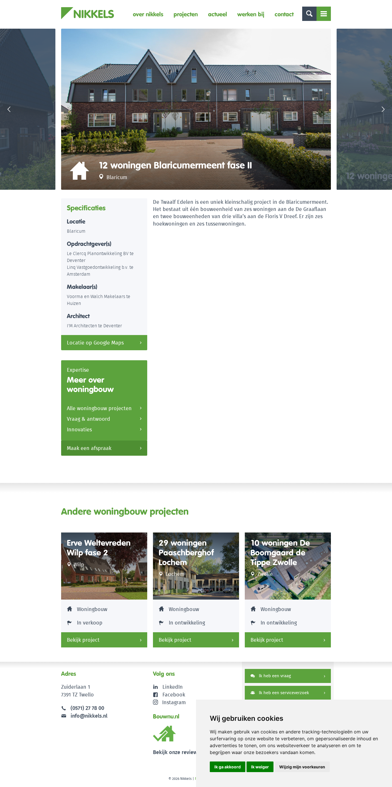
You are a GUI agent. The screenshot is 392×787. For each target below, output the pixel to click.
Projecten (186, 14)
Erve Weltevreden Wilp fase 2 (99, 547)
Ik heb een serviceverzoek (283, 693)
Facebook (173, 694)
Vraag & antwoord (88, 418)
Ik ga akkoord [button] (227, 766)
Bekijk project (83, 639)
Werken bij (250, 14)
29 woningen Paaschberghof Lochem (186, 552)
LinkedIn (172, 686)
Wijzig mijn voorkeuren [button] (302, 766)
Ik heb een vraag (274, 676)
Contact (284, 14)
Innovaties (79, 429)
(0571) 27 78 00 (87, 708)
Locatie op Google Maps (95, 342)
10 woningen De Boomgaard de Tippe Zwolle (280, 552)
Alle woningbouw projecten (99, 408)
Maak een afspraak (89, 448)
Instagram (174, 702)
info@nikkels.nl (88, 715)
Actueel (217, 14)
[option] (196, 109)
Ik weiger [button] (260, 766)
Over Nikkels (148, 14)
